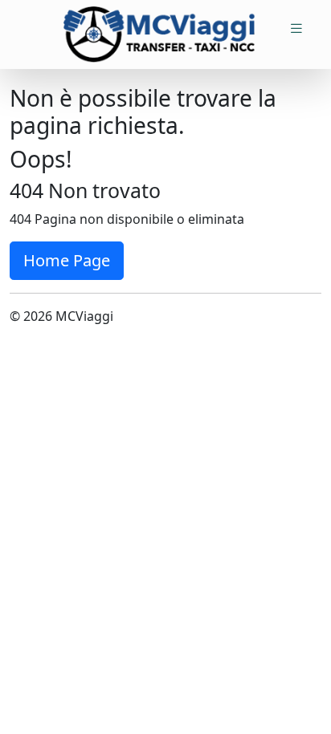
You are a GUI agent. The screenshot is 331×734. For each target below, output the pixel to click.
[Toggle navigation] (296, 28)
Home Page (66, 260)
